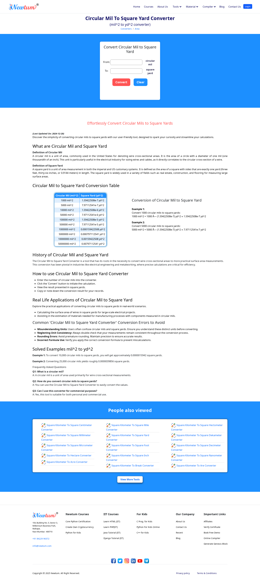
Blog (221, 6)
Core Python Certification (78, 521)
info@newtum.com (41, 545)
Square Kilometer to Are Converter (196, 465)
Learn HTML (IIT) (112, 521)
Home (136, 6)
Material (191, 6)
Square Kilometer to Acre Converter (67, 462)
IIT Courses (111, 514)
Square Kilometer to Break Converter (132, 465)
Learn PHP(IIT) (111, 527)
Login (248, 6)
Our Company (185, 514)
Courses (148, 6)
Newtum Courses (77, 514)
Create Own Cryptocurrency (80, 527)
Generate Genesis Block (216, 543)
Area (137, 28)
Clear (140, 82)
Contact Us (234, 6)
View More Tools (130, 479)
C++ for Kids (143, 532)
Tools (176, 6)
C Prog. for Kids (144, 521)
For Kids (142, 514)
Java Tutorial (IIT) (112, 532)
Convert (121, 82)
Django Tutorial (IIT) (114, 538)
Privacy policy (183, 573)
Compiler (208, 6)
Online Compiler (212, 538)
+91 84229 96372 (40, 538)
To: (106, 70)
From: (106, 62)
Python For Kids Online (148, 527)
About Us (162, 6)
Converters (126, 28)
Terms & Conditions (207, 573)
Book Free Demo (212, 532)
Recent (179, 532)
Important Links (215, 514)
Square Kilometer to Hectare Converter (68, 455)
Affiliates (208, 521)
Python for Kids (73, 532)
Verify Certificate (212, 527)
